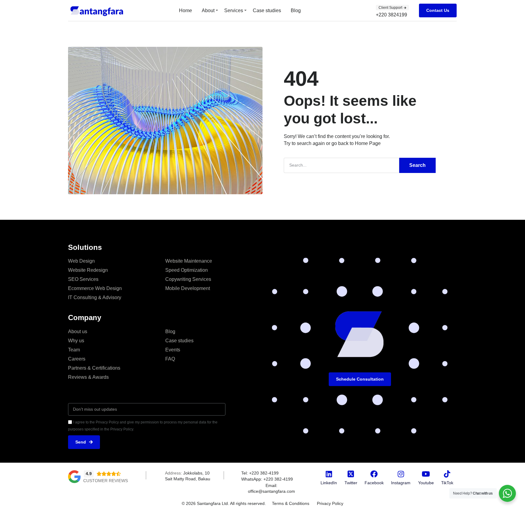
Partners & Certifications (94, 368)
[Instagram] (400, 474)
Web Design (81, 261)
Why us (76, 340)
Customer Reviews (105, 480)
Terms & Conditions (290, 503)
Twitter (351, 482)
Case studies (267, 10)
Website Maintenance (188, 261)
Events (172, 349)
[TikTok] (447, 474)
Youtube (426, 482)
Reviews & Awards (88, 377)
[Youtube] (426, 474)
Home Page (368, 143)
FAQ (170, 358)
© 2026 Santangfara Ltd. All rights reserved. (224, 503)
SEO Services (83, 279)
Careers (76, 358)
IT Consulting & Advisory (94, 297)
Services (233, 10)
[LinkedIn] (328, 474)
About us (77, 331)
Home (185, 10)
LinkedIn (329, 482)
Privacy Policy (330, 503)
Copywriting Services (188, 279)
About (208, 10)
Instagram (400, 482)
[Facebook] (374, 474)
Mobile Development (187, 288)
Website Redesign (88, 270)
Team (74, 349)
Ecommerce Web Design (95, 288)
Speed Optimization (186, 270)
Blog (296, 10)
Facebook (374, 482)
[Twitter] (351, 474)
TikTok (447, 482)
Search (417, 165)
